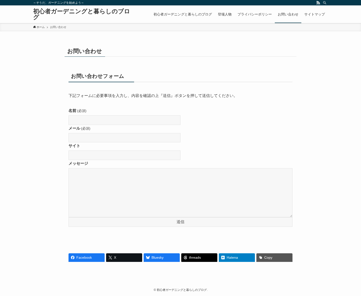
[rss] (318, 2)
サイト (74, 146)
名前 (77, 110)
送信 (180, 222)
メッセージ (78, 163)
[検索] (324, 2)
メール (79, 128)
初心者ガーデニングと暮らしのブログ (81, 14)
